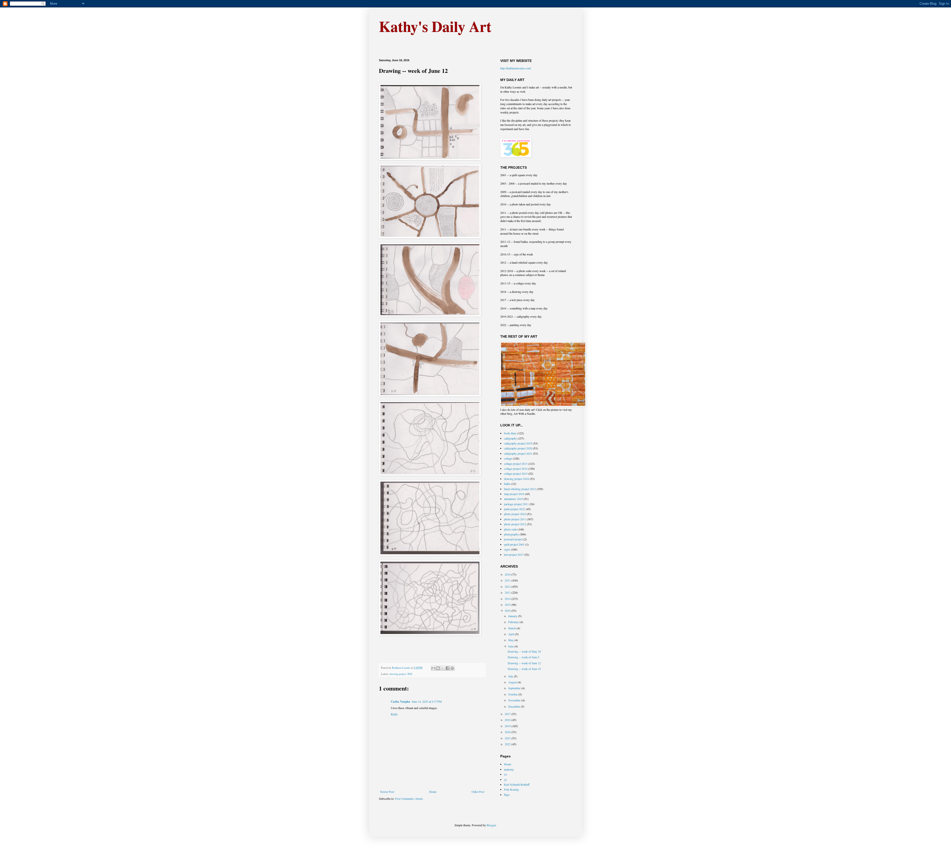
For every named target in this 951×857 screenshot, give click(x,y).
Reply (394, 714)
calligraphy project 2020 (518, 448)
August (513, 682)
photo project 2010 (515, 514)
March (512, 628)
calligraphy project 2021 (518, 453)
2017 (508, 714)
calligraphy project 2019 (518, 443)
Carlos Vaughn (400, 701)
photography (511, 534)
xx (505, 774)
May (511, 640)
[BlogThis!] (438, 668)
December (514, 706)
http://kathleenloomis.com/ (515, 68)
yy (505, 779)
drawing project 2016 (401, 674)
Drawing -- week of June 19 (524, 669)
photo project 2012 (515, 524)
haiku (507, 484)
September (514, 688)
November (514, 700)
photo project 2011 (515, 519)
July (511, 676)
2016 (508, 610)
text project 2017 (514, 554)
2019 (508, 726)
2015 (508, 605)
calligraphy (510, 438)
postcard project (513, 539)
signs (507, 549)
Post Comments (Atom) (409, 799)
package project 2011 (516, 504)
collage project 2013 (516, 464)
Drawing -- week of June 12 (524, 663)
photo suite (510, 529)
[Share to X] (442, 668)
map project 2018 (514, 494)
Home (432, 792)
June (511, 646)
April (511, 634)
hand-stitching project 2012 (520, 489)
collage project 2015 (516, 473)
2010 (508, 574)
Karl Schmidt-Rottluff (516, 784)
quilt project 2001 (514, 544)
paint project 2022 (514, 509)
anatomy (509, 769)
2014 (508, 599)
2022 (508, 744)
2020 (508, 732)
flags (507, 795)
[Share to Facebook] (447, 668)
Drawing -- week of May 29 (524, 651)
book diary (510, 433)
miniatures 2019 (513, 499)
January (513, 616)
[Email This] (433, 668)
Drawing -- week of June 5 (523, 657)
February (514, 622)
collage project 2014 (516, 468)
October (513, 694)
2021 (508, 738)
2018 (508, 720)
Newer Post (387, 792)
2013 (508, 592)
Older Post (478, 792)
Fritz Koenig (511, 789)
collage (508, 458)
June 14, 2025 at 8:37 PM (427, 701)
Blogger (491, 825)
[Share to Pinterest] (452, 668)
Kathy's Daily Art (435, 26)
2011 (508, 580)
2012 (508, 586)
